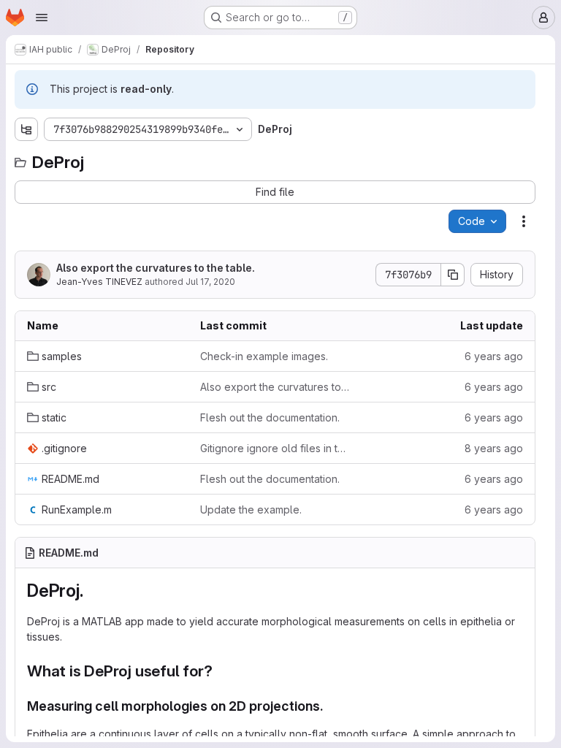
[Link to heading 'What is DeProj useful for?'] (221, 671)
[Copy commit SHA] (453, 274)
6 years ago (494, 356)
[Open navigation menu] (41, 17)
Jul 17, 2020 (210, 281)
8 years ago (494, 448)
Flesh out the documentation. (270, 417)
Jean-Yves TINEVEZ (99, 281)
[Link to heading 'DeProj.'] (92, 590)
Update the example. (251, 509)
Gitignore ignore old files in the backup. (275, 448)
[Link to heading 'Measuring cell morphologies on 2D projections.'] (331, 706)
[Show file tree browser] (26, 129)
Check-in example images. (264, 356)
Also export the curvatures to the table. (155, 268)
